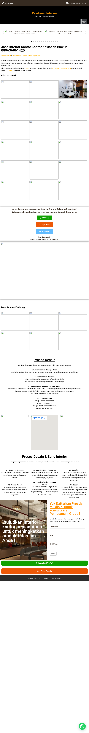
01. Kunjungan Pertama (15, 470)
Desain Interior (6, 56)
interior (27, 68)
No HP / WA (54, 544)
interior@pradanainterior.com (77, 3)
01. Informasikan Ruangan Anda (44, 370)
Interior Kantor (16, 56)
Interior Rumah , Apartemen (31, 56)
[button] (3, 32)
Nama (52, 535)
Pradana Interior (44, 13)
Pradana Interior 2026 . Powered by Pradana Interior (44, 578)
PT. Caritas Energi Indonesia (61, 68)
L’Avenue (10, 71)
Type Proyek (54, 526)
